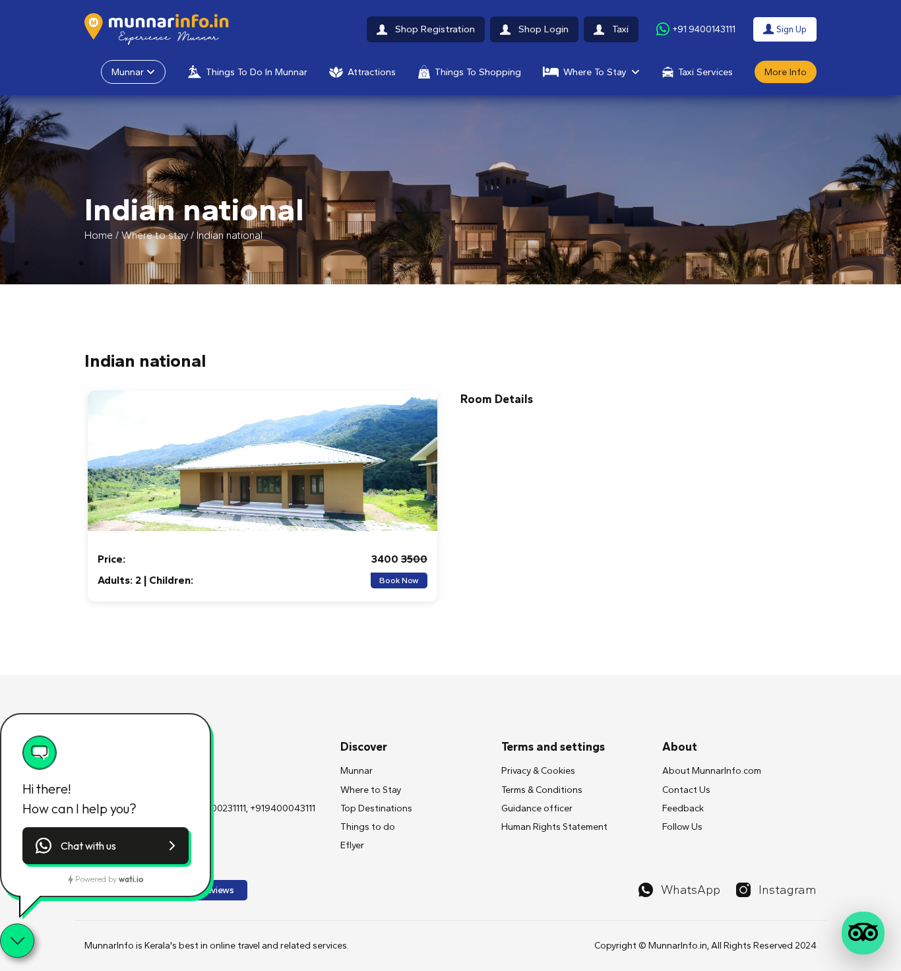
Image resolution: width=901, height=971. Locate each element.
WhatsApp (690, 890)
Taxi (620, 29)
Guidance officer (537, 808)
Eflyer (352, 845)
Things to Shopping (478, 72)
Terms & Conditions (541, 790)
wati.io (131, 879)
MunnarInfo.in (677, 945)
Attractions (372, 72)
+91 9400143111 (703, 29)
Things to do (367, 826)
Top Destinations (376, 808)
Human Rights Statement (554, 826)
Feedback (683, 808)
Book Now (399, 580)
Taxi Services (705, 72)
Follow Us (682, 826)
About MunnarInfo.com (711, 770)
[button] (105, 845)
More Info (785, 72)
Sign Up (791, 29)
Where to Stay (595, 72)
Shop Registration (435, 29)
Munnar (127, 72)
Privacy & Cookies (538, 770)
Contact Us (686, 790)
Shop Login (543, 29)
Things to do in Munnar (256, 72)
